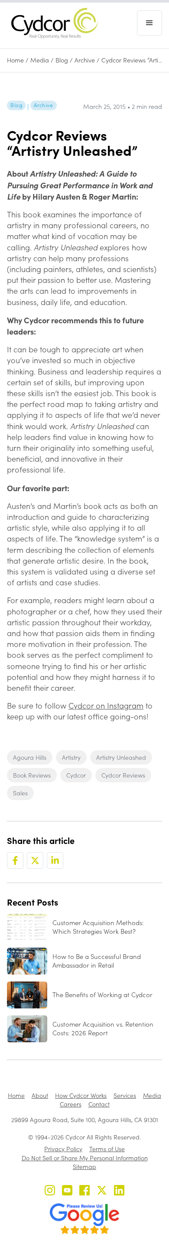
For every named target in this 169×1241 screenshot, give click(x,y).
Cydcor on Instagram (105, 705)
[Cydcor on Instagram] (50, 1191)
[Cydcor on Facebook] (84, 1191)
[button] (149, 23)
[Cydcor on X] (102, 1191)
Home (15, 60)
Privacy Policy (63, 1149)
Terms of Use (107, 1149)
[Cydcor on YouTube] (67, 1191)
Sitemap (84, 1166)
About (40, 1095)
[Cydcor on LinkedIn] (119, 1191)
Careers (70, 1104)
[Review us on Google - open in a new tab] (84, 1218)
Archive (85, 60)
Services (125, 1095)
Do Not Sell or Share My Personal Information (85, 1158)
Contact (99, 1104)
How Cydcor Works (81, 1095)
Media (39, 60)
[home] (52, 23)
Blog (61, 60)
